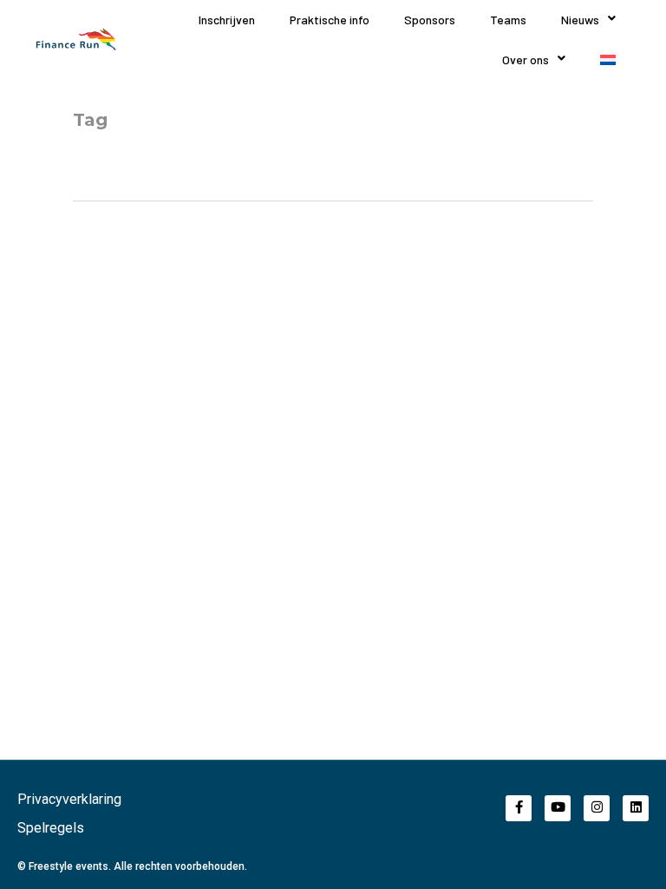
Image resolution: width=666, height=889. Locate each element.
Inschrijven (227, 19)
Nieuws (580, 19)
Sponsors (429, 19)
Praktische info (329, 19)
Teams (508, 19)
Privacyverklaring (69, 799)
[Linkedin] (636, 808)
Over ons (525, 59)
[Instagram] (597, 808)
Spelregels (50, 828)
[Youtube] (558, 808)
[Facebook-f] (519, 808)
